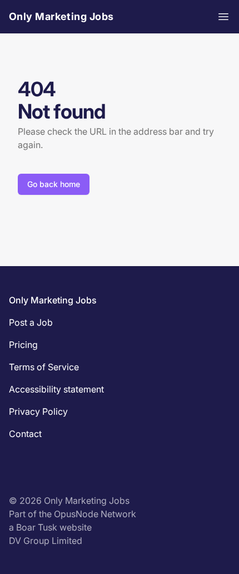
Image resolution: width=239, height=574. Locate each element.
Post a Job (31, 322)
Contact (25, 433)
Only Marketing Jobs (61, 16)
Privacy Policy (38, 411)
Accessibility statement (56, 389)
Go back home (53, 184)
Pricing (23, 344)
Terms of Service (44, 366)
